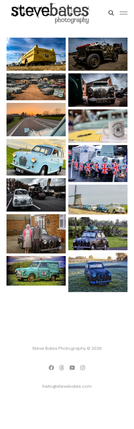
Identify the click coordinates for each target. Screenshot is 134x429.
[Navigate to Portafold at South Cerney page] (36, 54)
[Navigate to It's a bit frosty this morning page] (97, 272)
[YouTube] (72, 367)
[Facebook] (51, 367)
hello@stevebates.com (67, 386)
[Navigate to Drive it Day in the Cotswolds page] (97, 89)
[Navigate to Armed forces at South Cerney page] (97, 54)
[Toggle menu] (123, 13)
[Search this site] (111, 13)
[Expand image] (56, 61)
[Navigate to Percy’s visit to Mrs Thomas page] (36, 233)
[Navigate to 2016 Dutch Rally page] (97, 199)
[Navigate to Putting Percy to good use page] (97, 233)
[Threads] (61, 367)
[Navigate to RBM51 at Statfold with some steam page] (36, 194)
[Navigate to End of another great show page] (36, 119)
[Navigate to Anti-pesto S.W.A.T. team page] (36, 271)
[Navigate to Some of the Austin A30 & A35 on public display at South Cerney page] (36, 86)
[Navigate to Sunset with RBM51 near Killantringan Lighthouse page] (36, 157)
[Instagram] (82, 367)
